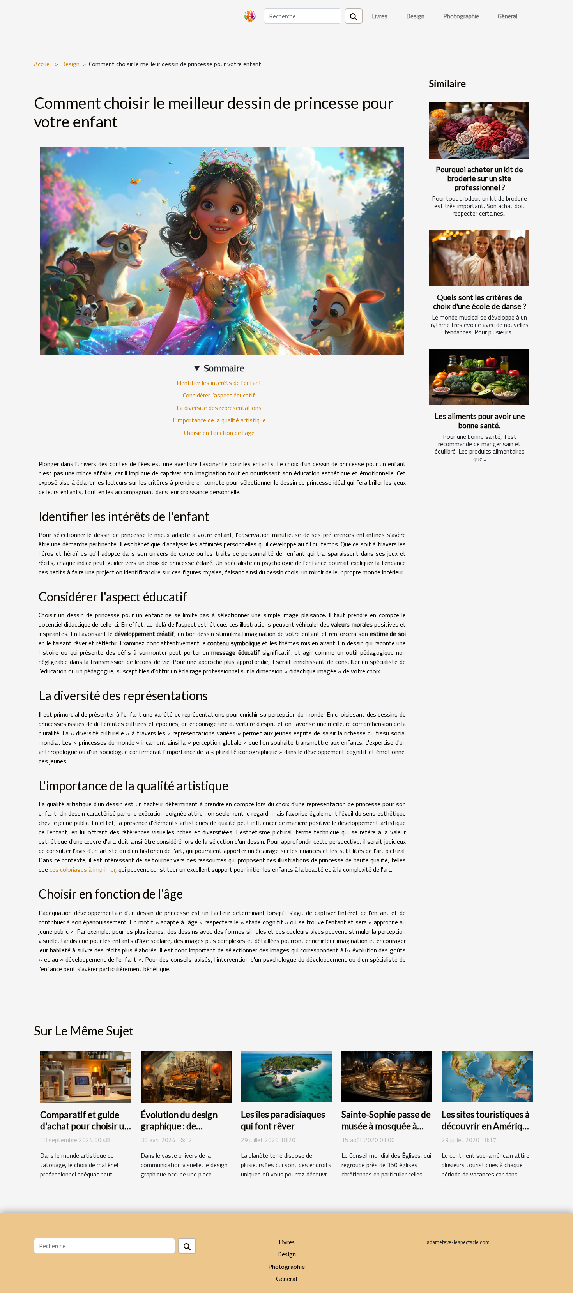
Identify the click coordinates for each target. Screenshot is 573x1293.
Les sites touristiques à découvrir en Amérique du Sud (487, 1126)
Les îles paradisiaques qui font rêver (283, 1120)
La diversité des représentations (219, 407)
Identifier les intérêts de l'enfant (219, 382)
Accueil (43, 64)
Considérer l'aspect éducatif (219, 395)
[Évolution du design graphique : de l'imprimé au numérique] (186, 1076)
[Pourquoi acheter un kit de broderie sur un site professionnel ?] (479, 130)
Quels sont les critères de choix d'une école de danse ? (479, 302)
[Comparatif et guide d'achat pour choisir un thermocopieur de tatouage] (85, 1076)
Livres (379, 16)
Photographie (461, 16)
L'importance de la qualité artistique (219, 420)
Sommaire (224, 368)
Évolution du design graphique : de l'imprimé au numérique (179, 1132)
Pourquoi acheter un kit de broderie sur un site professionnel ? (479, 178)
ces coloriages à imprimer (82, 869)
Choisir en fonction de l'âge (219, 432)
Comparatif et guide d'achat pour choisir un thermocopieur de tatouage (84, 1132)
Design (415, 16)
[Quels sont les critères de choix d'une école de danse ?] (479, 258)
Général (507, 16)
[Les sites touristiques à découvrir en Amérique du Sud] (487, 1076)
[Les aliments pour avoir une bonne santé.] (479, 377)
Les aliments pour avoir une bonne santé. (479, 420)
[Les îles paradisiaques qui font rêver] (286, 1076)
